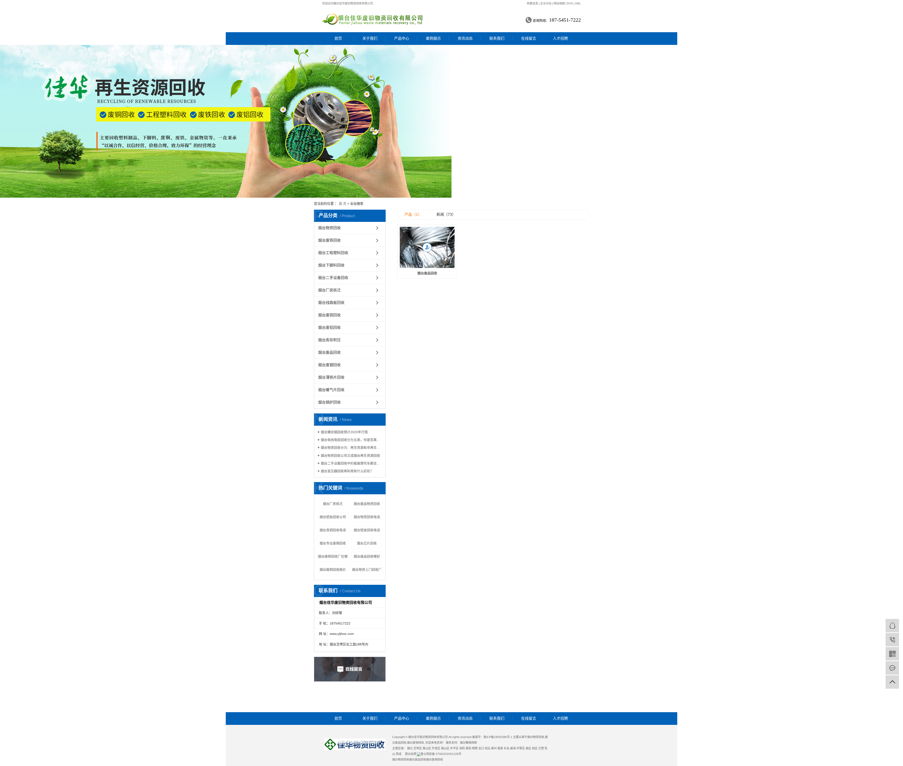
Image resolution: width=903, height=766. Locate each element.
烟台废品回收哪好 (367, 556)
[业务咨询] (892, 625)
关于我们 (369, 38)
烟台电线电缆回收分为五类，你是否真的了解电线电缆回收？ (351, 440)
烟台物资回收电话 (367, 517)
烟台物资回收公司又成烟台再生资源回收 (350, 455)
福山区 (445, 748)
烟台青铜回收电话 (333, 530)
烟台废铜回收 (329, 315)
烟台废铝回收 (329, 328)
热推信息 (532, 3)
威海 (513, 748)
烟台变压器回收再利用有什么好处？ (347, 471)
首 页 (342, 203)
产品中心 (401, 38)
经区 (535, 748)
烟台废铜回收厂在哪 (333, 556)
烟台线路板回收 (331, 303)
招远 (487, 748)
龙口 (481, 748)
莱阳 (468, 748)
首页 (338, 38)
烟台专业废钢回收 (333, 543)
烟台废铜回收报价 (333, 569)
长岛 (506, 748)
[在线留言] (892, 668)
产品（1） (413, 214)
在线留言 (528, 38)
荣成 (398, 754)
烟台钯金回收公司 (333, 517)
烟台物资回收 (329, 228)
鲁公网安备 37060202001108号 (441, 754)
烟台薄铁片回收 (331, 377)
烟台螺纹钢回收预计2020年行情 (344, 432)
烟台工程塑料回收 (333, 253)
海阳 (462, 748)
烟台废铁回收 (329, 240)
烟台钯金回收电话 (367, 530)
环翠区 (520, 748)
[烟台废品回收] (427, 247)
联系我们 (496, 38)
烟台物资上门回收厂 (367, 569)
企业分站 (545, 3)
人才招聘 (560, 38)
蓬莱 (500, 748)
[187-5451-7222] (892, 639)
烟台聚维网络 (468, 742)
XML (578, 3)
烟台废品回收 (329, 352)
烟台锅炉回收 (329, 402)
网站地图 (559, 3)
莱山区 (427, 748)
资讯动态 (465, 38)
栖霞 (475, 748)
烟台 (410, 748)
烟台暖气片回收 (331, 390)
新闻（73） (446, 214)
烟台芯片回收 (367, 543)
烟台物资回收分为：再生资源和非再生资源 (351, 447)
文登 (541, 748)
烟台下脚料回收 (331, 265)
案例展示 (433, 38)
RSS (570, 3)
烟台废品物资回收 (367, 504)
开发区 (436, 748)
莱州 (494, 748)
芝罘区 (417, 748)
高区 (528, 748)
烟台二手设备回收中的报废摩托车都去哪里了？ (351, 463)
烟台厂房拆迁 (329, 290)
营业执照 (410, 754)
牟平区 (454, 748)
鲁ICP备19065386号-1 (497, 737)
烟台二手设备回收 (333, 278)
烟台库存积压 (329, 340)
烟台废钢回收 (329, 365)
